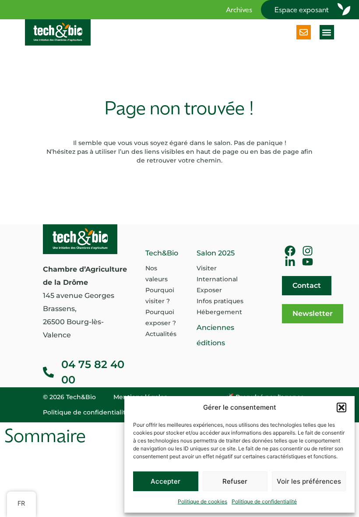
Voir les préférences (309, 481)
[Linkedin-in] (290, 261)
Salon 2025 (216, 253)
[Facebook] (290, 250)
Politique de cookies (202, 501)
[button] (341, 407)
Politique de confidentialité (264, 501)
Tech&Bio (161, 253)
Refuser (234, 481)
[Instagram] (307, 250)
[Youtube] (307, 261)
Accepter (165, 481)
